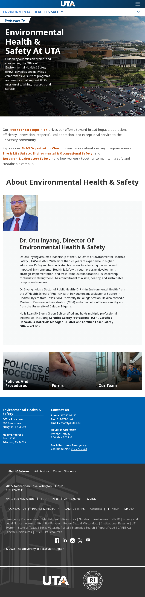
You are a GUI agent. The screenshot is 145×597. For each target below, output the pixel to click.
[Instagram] (72, 540)
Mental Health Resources (59, 519)
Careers (96, 509)
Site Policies (52, 523)
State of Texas (27, 528)
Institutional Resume (115, 523)
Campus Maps (75, 509)
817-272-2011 (15, 490)
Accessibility (33, 523)
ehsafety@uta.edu (69, 423)
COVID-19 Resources (48, 532)
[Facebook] (57, 540)
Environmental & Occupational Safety (62, 153)
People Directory (45, 509)
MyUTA (129, 509)
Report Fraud (106, 528)
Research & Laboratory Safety (26, 159)
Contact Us (17, 509)
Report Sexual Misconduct (80, 523)
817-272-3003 (79, 448)
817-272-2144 (65, 419)
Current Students (64, 471)
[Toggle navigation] (137, 4)
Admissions (42, 471)
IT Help (113, 509)
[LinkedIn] (65, 540)
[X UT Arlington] (80, 540)
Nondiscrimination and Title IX (99, 519)
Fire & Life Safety (17, 153)
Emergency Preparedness (22, 519)
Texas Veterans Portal (54, 528)
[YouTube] (88, 540)
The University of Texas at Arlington (40, 549)
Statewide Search (83, 528)
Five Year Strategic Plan (28, 130)
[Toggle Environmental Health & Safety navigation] (138, 12)
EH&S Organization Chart (41, 148)
